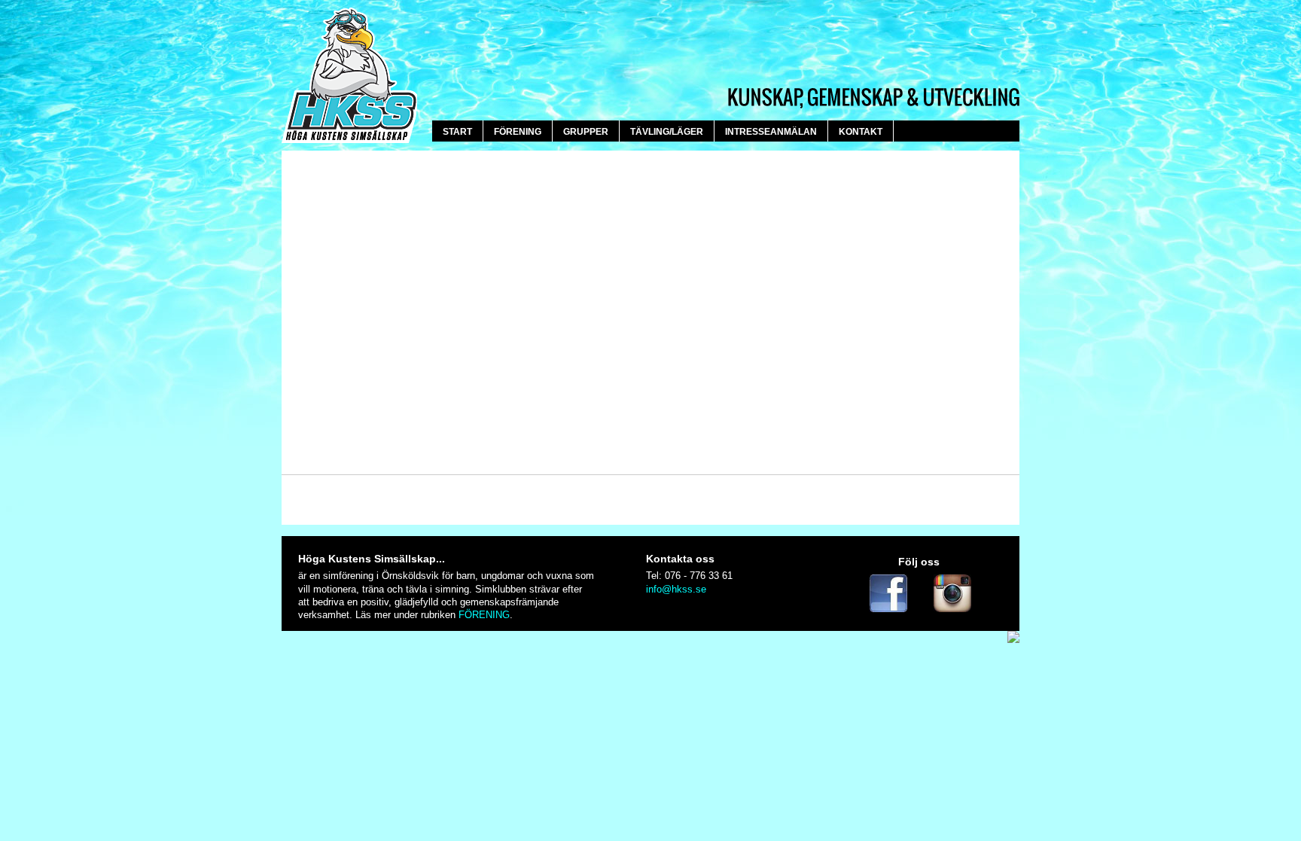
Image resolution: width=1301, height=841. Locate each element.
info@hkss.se (676, 589)
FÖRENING (484, 614)
